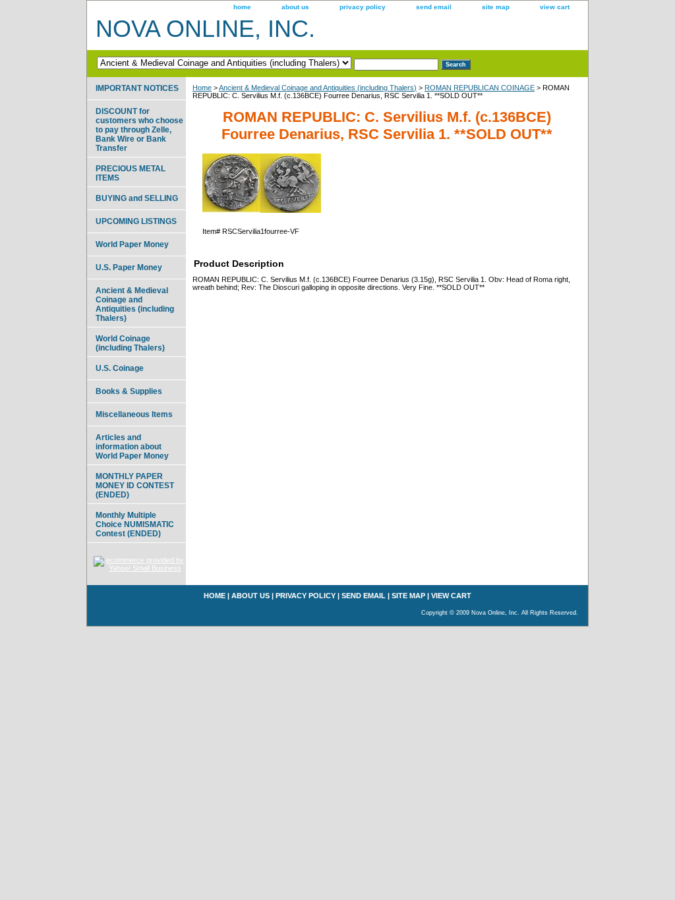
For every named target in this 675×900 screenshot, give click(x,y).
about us (295, 7)
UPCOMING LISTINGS (136, 221)
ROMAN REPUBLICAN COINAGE (480, 88)
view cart (555, 7)
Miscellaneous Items (134, 414)
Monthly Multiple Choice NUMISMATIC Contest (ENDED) (135, 524)
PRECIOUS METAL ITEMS (130, 173)
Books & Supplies (129, 391)
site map (496, 7)
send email (434, 7)
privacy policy (362, 7)
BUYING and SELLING (137, 198)
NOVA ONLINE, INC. (205, 28)
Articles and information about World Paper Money (132, 447)
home (242, 7)
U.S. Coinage (120, 368)
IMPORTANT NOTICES (137, 88)
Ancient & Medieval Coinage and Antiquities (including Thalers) (318, 88)
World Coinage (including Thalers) (130, 343)
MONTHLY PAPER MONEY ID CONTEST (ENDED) (135, 485)
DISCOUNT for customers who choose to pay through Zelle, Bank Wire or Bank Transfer (139, 130)
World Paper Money (132, 244)
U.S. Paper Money (129, 267)
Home (202, 88)
